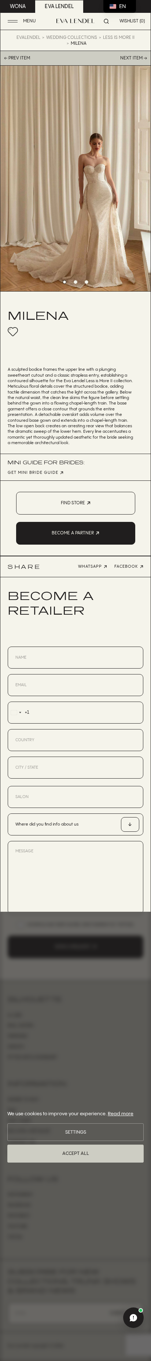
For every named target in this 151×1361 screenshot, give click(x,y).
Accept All (75, 1153)
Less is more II (119, 37)
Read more (120, 1113)
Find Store (73, 503)
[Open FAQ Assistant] (133, 1317)
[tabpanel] (75, 178)
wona (18, 6)
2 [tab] (75, 282)
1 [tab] (64, 282)
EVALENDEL (28, 37)
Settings (75, 1132)
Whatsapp (90, 566)
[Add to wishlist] (13, 331)
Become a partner (73, 533)
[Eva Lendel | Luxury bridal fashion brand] (75, 21)
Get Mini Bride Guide (33, 473)
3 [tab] (86, 282)
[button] (22, 21)
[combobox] (18, 712)
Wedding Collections (71, 37)
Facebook (126, 566)
